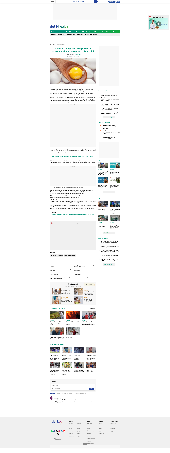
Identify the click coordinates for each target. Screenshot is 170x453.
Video (103, 31)
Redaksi (100, 423)
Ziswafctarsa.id (89, 436)
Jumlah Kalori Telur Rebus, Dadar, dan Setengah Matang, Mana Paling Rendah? (60, 278)
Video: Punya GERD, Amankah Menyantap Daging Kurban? (68, 223)
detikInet (70, 428)
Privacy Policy (101, 433)
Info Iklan (100, 431)
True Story (88, 31)
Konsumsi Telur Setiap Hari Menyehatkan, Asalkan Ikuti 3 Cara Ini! (85, 270)
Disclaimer (101, 435)
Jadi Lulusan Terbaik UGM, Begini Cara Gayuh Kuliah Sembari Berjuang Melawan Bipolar (72, 157)
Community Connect (90, 443)
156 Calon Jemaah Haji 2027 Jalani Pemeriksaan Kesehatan (115, 211)
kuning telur (53, 255)
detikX (78, 430)
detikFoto (78, 433)
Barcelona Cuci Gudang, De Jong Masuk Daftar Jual (90, 372)
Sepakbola (71, 433)
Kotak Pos (100, 428)
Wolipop (78, 428)
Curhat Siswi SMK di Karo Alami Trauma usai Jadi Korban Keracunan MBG (110, 137)
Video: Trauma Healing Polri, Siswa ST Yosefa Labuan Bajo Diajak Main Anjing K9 (103, 173)
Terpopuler (53, 34)
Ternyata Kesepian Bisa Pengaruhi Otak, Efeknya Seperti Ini (109, 109)
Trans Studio (89, 433)
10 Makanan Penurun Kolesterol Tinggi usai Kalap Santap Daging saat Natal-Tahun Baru (73, 215)
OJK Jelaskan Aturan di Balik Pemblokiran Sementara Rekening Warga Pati (55, 372)
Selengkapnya (92, 308)
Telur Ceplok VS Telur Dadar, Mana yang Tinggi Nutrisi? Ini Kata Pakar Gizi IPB (84, 266)
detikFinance (71, 426)
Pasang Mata (89, 425)
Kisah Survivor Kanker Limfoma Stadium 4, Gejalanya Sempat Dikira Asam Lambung (110, 99)
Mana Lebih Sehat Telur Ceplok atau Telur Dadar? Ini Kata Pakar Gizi (61, 273)
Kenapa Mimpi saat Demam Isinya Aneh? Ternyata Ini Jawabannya (78, 357)
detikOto (70, 435)
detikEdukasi (71, 425)
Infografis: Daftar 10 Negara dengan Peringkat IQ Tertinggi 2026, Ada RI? (110, 127)
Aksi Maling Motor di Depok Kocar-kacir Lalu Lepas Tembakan (79, 372)
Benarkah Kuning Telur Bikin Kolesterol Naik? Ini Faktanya (60, 266)
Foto (100, 31)
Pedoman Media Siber (103, 425)
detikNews (71, 423)
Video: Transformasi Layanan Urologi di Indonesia (102, 186)
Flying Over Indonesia (91, 438)
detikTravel (79, 423)
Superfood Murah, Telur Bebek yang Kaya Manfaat (85, 277)
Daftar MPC (111, 1)
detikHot (70, 430)
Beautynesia (112, 428)
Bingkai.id (88, 435)
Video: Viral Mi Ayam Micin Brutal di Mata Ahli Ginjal (114, 186)
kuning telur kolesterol (69, 255)
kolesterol (60, 255)
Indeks (113, 31)
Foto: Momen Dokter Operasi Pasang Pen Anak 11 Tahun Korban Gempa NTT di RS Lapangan (115, 226)
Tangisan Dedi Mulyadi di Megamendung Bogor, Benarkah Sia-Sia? (57, 323)
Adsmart (88, 426)
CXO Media (112, 431)
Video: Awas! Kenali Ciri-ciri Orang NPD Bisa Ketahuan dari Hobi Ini (109, 112)
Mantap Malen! (69, 337)
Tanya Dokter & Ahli (70, 34)
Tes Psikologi (79, 34)
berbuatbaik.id (89, 423)
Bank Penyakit (93, 34)
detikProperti (71, 436)
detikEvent (89, 428)
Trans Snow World (90, 431)
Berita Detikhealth (60, 44)
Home (54, 31)
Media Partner (101, 430)
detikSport (71, 431)
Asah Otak (95, 31)
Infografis (108, 31)
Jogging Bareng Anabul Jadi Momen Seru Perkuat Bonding (103, 225)
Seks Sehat (82, 31)
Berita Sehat (61, 31)
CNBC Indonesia (113, 425)
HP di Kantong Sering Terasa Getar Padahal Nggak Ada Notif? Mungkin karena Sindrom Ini (110, 104)
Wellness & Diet (68, 31)
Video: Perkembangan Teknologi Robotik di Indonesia (114, 172)
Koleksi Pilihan (61, 34)
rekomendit (89, 441)
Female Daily (112, 430)
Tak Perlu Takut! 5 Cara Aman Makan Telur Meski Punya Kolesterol (84, 273)
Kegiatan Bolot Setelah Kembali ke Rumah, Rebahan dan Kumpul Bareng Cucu (91, 357)
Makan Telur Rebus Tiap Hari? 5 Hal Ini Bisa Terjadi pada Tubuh (61, 270)
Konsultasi (76, 31)
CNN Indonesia (113, 423)
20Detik (78, 431)
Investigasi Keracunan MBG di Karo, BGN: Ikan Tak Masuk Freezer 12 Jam (111, 132)
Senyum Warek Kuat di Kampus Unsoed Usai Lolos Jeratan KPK (57, 338)
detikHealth (52, 44)
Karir (99, 426)
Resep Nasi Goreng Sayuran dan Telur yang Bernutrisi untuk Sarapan (67, 372)
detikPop (78, 436)
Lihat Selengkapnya (108, 117)
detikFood (79, 425)
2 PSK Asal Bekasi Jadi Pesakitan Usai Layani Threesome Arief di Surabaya (88, 323)
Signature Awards (90, 430)
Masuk (118, 1)
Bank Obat (86, 34)
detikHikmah (79, 435)
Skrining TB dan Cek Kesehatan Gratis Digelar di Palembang (102, 211)
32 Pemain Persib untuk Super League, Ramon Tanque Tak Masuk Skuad (54, 357)
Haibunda (112, 426)
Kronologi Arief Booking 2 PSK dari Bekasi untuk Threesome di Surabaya (73, 323)
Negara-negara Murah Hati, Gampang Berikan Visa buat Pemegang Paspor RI (67, 357)
